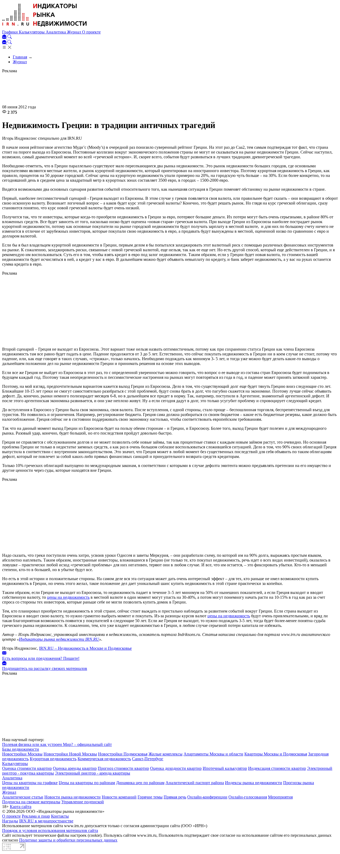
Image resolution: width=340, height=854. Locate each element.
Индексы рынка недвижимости (253, 782)
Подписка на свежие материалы (31, 802)
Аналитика (56, 32)
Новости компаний (119, 797)
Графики (10, 32)
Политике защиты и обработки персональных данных (68, 840)
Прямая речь (175, 797)
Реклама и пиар (36, 816)
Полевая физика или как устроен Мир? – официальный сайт (57, 744)
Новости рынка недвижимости (72, 797)
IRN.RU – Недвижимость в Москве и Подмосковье (85, 648)
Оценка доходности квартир (176, 768)
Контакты (60, 816)
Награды (10, 821)
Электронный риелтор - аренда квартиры (92, 773)
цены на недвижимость (68, 597)
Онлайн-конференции (207, 797)
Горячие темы (150, 797)
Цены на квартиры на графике (30, 782)
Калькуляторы (32, 32)
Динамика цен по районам (140, 782)
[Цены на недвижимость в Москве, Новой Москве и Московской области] (44, 27)
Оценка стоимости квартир (27, 768)
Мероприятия (280, 797)
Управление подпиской (82, 802)
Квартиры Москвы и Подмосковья (275, 754)
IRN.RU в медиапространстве (46, 821)
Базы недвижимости (20, 749)
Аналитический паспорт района (194, 782)
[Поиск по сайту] (9, 37)
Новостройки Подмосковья (122, 754)
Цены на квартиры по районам (87, 782)
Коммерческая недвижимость (104, 759)
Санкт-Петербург (147, 759)
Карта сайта (20, 806)
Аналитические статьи (22, 797)
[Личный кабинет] (4, 37)
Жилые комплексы (165, 754)
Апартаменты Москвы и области (213, 754)
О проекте (91, 32)
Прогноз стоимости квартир (123, 768)
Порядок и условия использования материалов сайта (50, 830)
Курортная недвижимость (53, 759)
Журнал (74, 32)
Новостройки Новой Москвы (70, 754)
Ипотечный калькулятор (225, 768)
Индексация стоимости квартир (277, 768)
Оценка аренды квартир (75, 768)
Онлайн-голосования (247, 797)
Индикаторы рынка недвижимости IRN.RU (59, 639)
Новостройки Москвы (22, 754)
